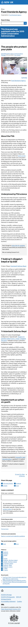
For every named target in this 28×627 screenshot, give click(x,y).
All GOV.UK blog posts (8, 597)
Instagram (5, 553)
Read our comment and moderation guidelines (13, 536)
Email (17, 485)
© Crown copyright (14, 623)
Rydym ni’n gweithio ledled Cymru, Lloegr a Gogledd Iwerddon (13, 338)
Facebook (18, 483)
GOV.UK (18, 597)
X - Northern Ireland (8, 563)
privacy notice (7, 509)
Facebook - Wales (7, 565)
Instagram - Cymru (7, 567)
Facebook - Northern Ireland (10, 560)
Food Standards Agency (14, 11)
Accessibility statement (8, 601)
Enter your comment (7, 493)
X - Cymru (5, 570)
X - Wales (5, 568)
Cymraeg (24, 77)
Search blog (5, 20)
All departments (6, 599)
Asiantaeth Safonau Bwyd (18, 266)
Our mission (17, 55)
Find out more (4, 529)
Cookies (19, 601)
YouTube (5, 558)
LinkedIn (5, 485)
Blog (2, 9)
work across (22, 156)
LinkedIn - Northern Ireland (10, 562)
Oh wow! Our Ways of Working (20, 475)
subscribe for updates (18, 245)
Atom (17, 544)
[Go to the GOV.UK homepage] (7, 2)
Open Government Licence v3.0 (10, 609)
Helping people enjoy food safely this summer (14, 580)
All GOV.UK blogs (6, 595)
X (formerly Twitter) (8, 483)
